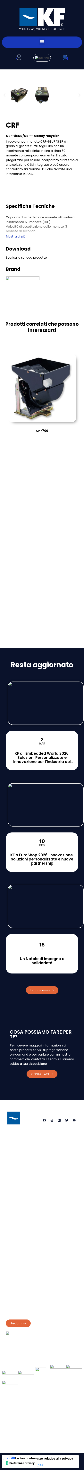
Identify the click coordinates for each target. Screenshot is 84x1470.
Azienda (18, 1407)
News (56, 1416)
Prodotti (39, 1407)
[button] (42, 41)
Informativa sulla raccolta (24, 1465)
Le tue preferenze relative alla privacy (44, 1458)
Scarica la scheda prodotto (26, 257)
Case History (33, 1416)
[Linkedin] (59, 1120)
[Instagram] (52, 1120)
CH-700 (42, 431)
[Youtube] (74, 1120)
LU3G (57, 1438)
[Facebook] (44, 1120)
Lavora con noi (42, 1425)
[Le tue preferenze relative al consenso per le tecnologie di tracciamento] (20, 1463)
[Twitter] (67, 1120)
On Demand (63, 1407)
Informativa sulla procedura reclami (30, 1310)
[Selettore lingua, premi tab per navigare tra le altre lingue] (42, 58)
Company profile (17, 1286)
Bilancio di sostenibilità (21, 1290)
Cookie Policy (28, 1266)
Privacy (11, 1266)
